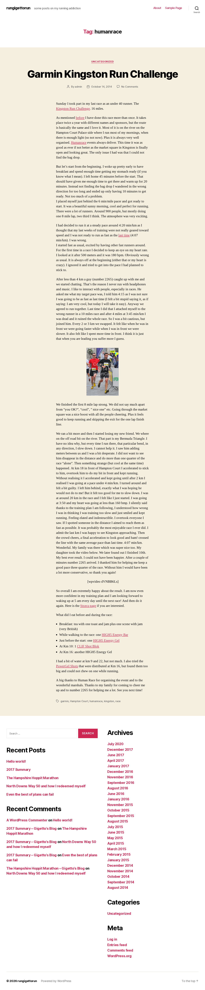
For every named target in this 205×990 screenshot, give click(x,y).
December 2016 (120, 772)
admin (78, 86)
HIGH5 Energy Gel (106, 640)
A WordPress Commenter (26, 820)
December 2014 (120, 866)
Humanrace (78, 142)
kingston (109, 701)
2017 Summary (18, 770)
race (118, 701)
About (157, 8)
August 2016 (117, 788)
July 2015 (115, 827)
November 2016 (120, 777)
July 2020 (115, 744)
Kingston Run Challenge (73, 108)
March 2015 (116, 849)
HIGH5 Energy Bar (115, 635)
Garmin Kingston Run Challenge (102, 74)
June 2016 (115, 794)
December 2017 (120, 750)
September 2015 (120, 816)
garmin (65, 701)
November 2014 (120, 871)
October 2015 (118, 810)
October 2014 (118, 877)
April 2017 (115, 761)
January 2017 (118, 766)
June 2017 (115, 755)
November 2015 (120, 805)
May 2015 (115, 838)
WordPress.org (119, 956)
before (80, 118)
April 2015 (115, 843)
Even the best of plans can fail (30, 794)
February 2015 (119, 854)
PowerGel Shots (67, 666)
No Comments (129, 86)
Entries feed (117, 945)
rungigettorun (18, 8)
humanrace (96, 701)
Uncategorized (102, 61)
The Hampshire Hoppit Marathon (32, 778)
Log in (112, 939)
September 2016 (120, 783)
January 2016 (118, 799)
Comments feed (120, 950)
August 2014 (117, 888)
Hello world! (16, 761)
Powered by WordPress (56, 981)
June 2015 (115, 832)
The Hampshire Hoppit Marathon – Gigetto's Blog (45, 868)
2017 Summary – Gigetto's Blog (31, 829)
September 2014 (120, 882)
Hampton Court (79, 701)
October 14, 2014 (101, 86)
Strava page (88, 606)
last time (124, 235)
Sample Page (173, 8)
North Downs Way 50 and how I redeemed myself (46, 786)
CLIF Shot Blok (88, 646)
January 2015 (118, 860)
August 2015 (117, 821)
